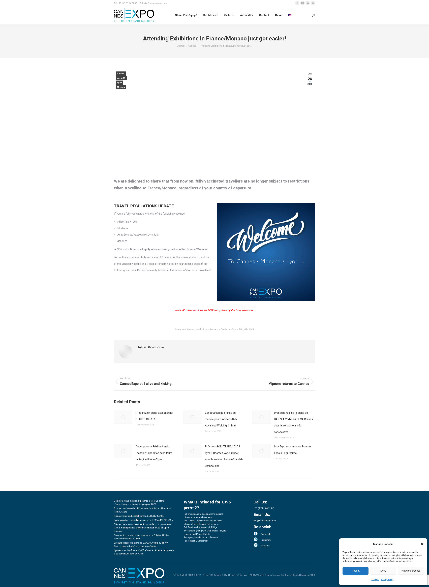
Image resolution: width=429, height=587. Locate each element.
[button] (422, 544)
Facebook (265, 534)
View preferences (410, 570)
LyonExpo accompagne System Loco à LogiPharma (292, 449)
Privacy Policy (387, 579)
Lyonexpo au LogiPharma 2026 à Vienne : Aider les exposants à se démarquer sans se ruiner (144, 552)
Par (228, 329)
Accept (355, 570)
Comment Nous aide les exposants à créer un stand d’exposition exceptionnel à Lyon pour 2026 (139, 502)
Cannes (121, 73)
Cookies (375, 579)
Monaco (121, 87)
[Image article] (123, 417)
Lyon (119, 83)
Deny (383, 570)
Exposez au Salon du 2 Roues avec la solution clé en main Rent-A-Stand (142, 510)
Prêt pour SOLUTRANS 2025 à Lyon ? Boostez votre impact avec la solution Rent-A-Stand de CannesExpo (224, 456)
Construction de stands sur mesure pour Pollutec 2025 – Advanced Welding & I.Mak (222, 419)
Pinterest (265, 545)
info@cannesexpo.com (155, 3)
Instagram (266, 540)
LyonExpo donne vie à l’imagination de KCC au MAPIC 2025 (143, 520)
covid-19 (121, 78)
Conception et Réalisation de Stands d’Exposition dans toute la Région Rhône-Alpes (154, 453)
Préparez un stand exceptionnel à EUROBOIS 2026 (154, 416)
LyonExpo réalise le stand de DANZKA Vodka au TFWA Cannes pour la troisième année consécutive (293, 422)
